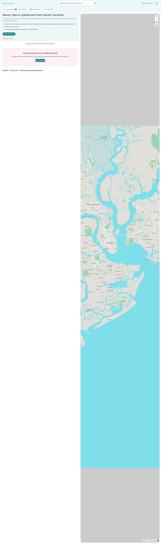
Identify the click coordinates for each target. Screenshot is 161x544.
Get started (40, 60)
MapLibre (145, 541)
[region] (120, 278)
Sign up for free (9, 34)
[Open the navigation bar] (156, 3)
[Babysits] (8, 3)
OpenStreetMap (152, 541)
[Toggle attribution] (158, 541)
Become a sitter (147, 3)
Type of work (10, 9)
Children (24, 9)
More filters (49, 9)
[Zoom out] (156, 20)
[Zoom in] (156, 16)
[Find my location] (156, 24)
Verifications (36, 9)
